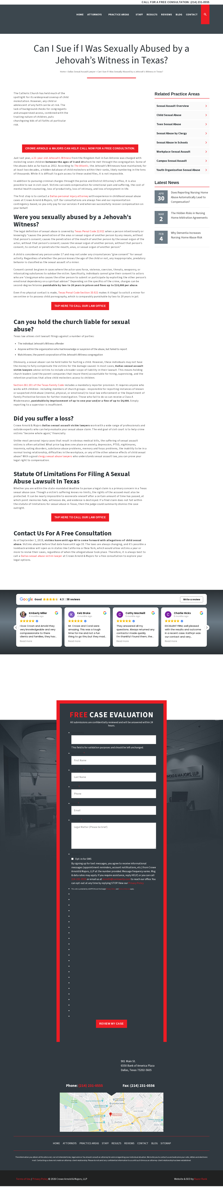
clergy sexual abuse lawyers (55, 456)
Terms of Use (23, 1179)
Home (63, 71)
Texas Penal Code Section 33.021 (78, 292)
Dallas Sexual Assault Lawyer (82, 71)
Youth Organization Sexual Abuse (178, 170)
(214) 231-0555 (90, 1085)
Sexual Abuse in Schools (172, 143)
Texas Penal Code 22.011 (89, 231)
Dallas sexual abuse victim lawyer (41, 556)
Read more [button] (26, 641)
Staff (105, 1143)
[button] (206, 627)
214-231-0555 (78, 879)
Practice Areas (89, 1143)
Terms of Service (124, 889)
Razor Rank (200, 1179)
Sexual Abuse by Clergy (172, 133)
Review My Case (111, 1023)
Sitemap (166, 1143)
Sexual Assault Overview (173, 106)
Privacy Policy (136, 883)
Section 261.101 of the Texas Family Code (39, 385)
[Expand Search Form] (205, 14)
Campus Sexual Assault (172, 161)
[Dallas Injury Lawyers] (29, 20)
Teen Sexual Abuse (169, 124)
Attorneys (70, 1143)
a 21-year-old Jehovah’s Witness (51, 158)
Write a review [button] (191, 599)
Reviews (129, 1143)
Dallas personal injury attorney (69, 196)
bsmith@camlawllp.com (116, 879)
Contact (142, 1143)
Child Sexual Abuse (169, 115)
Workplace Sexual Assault (173, 152)
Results (116, 1143)
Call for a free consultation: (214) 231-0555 (175, 2)
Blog (154, 1143)
